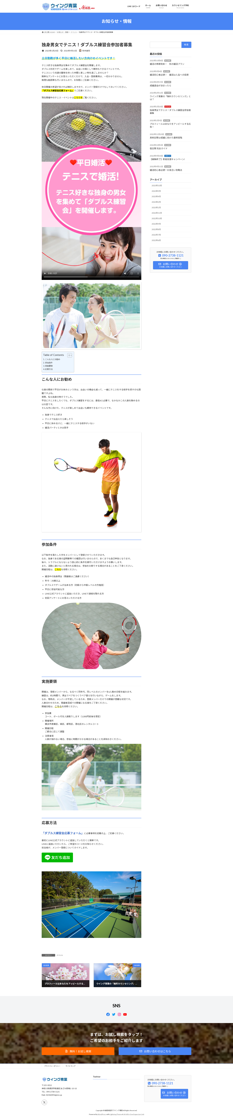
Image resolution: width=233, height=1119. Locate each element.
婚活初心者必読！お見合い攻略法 (166, 170)
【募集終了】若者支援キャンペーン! (167, 159)
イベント (59, 955)
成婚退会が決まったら (160, 85)
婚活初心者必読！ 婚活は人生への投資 (169, 74)
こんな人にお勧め (52, 359)
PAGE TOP (225, 1082)
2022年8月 (156, 229)
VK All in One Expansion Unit (134, 1114)
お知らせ (167, 156)
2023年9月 (156, 191)
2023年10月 (157, 185)
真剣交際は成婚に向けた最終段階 (166, 137)
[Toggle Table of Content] (68, 355)
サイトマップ (70, 1066)
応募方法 (49, 369)
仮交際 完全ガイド (158, 148)
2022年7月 (156, 235)
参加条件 (49, 363)
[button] (78, 1051)
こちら (77, 97)
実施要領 (49, 366)
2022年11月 (157, 213)
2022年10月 (157, 218)
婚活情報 (167, 60)
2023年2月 (156, 202)
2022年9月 (156, 224)
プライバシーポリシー (52, 1066)
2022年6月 (156, 240)
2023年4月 (156, 196)
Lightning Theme (116, 1114)
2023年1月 (156, 207)
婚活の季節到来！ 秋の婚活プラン (167, 64)
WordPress (102, 1114)
